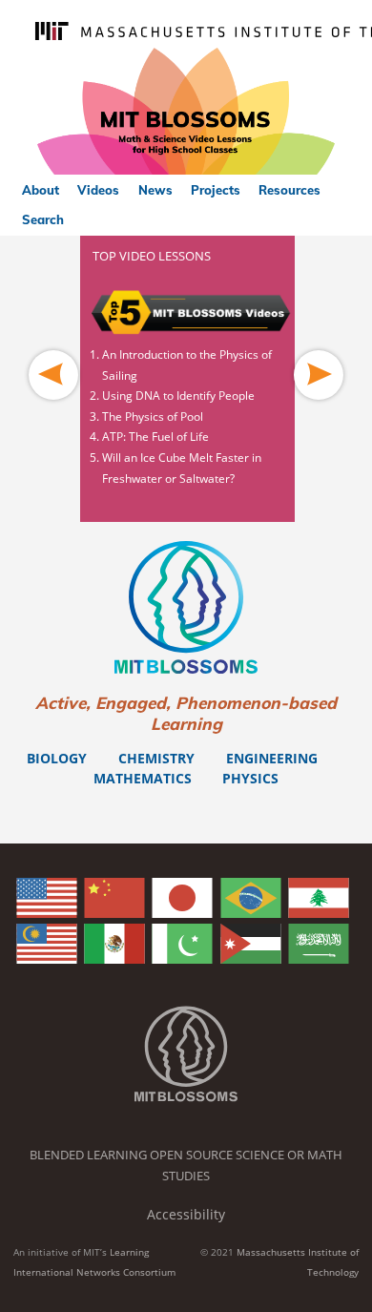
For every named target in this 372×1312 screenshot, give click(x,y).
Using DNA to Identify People (178, 395)
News (155, 190)
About (40, 190)
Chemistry (156, 758)
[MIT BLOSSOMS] (186, 112)
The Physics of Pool (152, 416)
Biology (57, 758)
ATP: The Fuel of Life (155, 436)
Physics (250, 778)
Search (43, 219)
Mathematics (142, 778)
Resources (289, 190)
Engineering (272, 758)
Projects (215, 190)
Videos (98, 190)
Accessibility (186, 1214)
